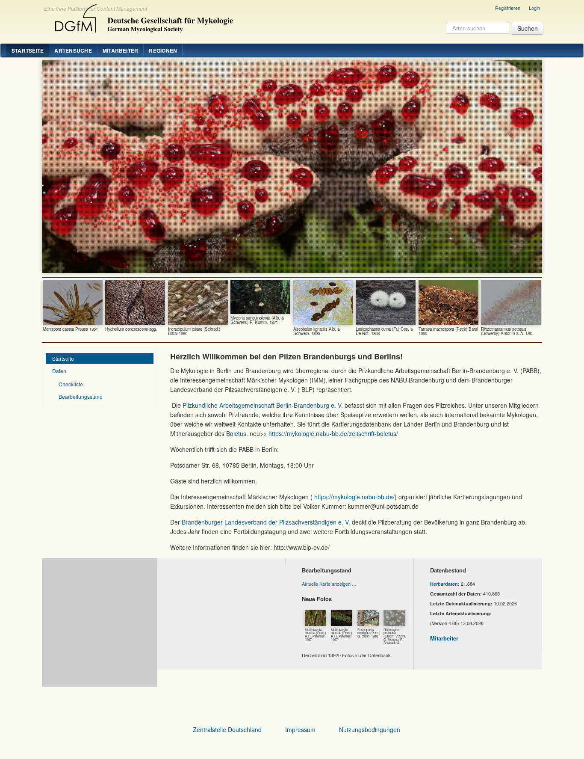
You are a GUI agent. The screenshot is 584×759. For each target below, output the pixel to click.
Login (534, 7)
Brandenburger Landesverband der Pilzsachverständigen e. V (264, 522)
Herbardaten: (445, 584)
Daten (59, 370)
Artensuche (72, 50)
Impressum (300, 729)
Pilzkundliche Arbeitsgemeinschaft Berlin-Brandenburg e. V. (262, 405)
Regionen (163, 50)
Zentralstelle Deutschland (227, 729)
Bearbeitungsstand (81, 396)
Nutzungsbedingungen (369, 729)
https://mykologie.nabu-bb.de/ (354, 496)
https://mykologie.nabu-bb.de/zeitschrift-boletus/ (333, 433)
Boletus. (237, 433)
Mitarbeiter (121, 50)
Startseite (28, 50)
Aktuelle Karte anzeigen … (329, 583)
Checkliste (71, 384)
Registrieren (507, 7)
